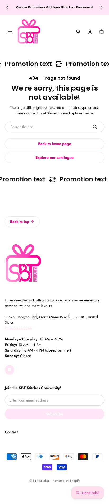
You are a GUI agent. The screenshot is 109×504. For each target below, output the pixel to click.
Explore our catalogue (54, 157)
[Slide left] (7, 7)
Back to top (19, 221)
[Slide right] (101, 7)
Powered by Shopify (66, 480)
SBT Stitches (41, 480)
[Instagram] (9, 370)
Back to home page (54, 143)
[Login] (90, 31)
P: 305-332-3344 (18, 328)
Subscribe (54, 414)
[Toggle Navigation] (10, 31)
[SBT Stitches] (29, 31)
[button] (78, 31)
